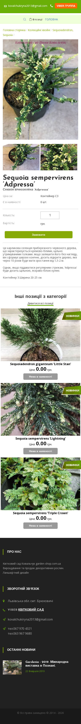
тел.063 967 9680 (20, 633)
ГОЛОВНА (51, 19)
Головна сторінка (14, 30)
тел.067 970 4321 (20, 629)
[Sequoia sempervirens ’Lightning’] (40, 409)
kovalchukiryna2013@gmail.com (30, 619)
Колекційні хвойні (39, 30)
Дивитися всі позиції (40, 303)
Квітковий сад (31, 609)
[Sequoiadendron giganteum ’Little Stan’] (40, 334)
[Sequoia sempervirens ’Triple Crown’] (40, 484)
